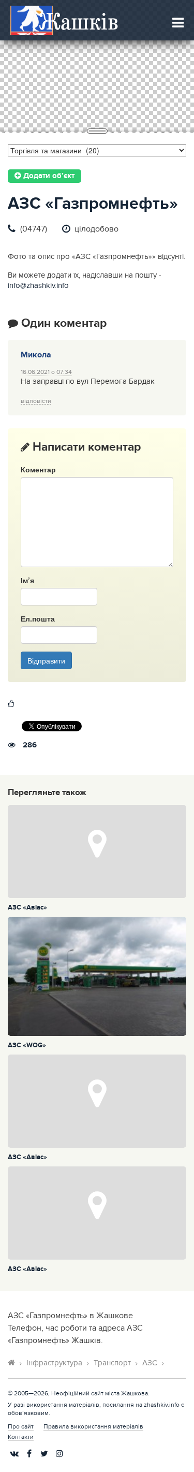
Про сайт (21, 1426)
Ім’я (27, 580)
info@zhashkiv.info (38, 285)
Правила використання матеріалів (93, 1426)
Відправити (46, 660)
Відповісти (36, 401)
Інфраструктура (54, 1363)
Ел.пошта (38, 618)
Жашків (78, 21)
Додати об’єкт (47, 176)
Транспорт (112, 1363)
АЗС (149, 1363)
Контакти (21, 1436)
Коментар (38, 469)
